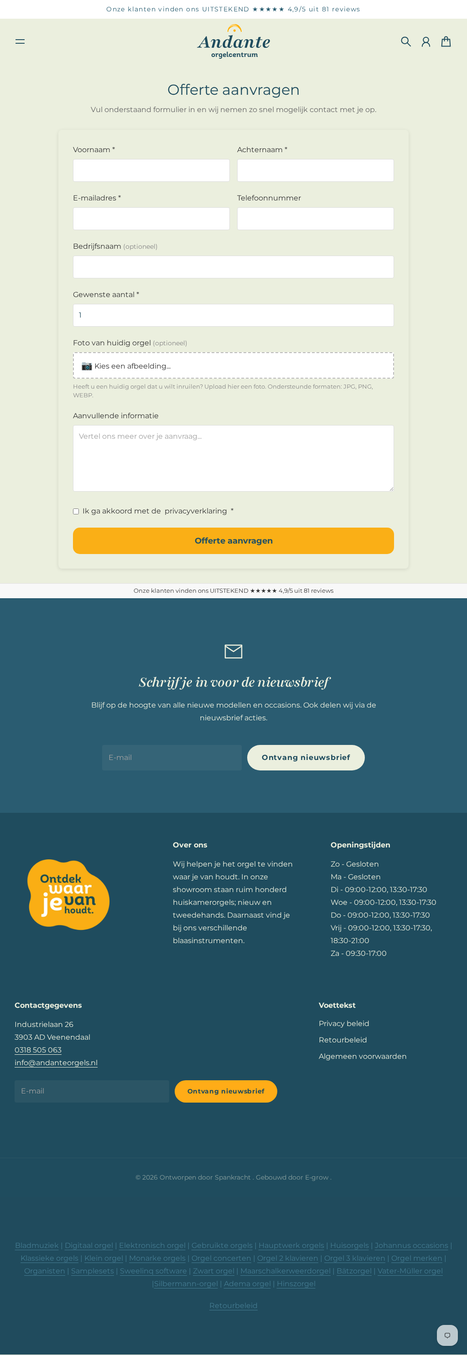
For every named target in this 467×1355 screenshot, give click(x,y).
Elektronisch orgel (152, 1245)
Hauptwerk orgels (291, 1245)
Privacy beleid (344, 1023)
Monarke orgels (157, 1258)
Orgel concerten (221, 1258)
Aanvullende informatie (116, 415)
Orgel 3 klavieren (354, 1258)
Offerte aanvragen (234, 540)
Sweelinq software (153, 1271)
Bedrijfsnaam (115, 246)
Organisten (44, 1271)
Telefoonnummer (269, 198)
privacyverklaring (196, 511)
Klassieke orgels (49, 1258)
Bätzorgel (354, 1271)
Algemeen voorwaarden (363, 1056)
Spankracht (234, 1177)
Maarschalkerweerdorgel (285, 1271)
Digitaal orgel (89, 1245)
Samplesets (92, 1271)
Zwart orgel (213, 1271)
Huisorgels (349, 1245)
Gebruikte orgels (222, 1245)
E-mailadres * (97, 198)
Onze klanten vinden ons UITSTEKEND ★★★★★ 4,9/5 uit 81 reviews (233, 9)
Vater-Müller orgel (410, 1271)
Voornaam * (94, 149)
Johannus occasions (411, 1245)
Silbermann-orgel (186, 1283)
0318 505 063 (38, 1050)
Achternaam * (262, 149)
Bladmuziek (37, 1245)
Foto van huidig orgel (130, 343)
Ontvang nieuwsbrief (306, 757)
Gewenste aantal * (106, 294)
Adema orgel (247, 1283)
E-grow (317, 1177)
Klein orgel (103, 1258)
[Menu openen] (20, 41)
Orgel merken (416, 1258)
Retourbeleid (343, 1040)
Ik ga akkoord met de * (158, 511)
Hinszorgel (296, 1283)
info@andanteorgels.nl (56, 1062)
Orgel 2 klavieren (287, 1258)
